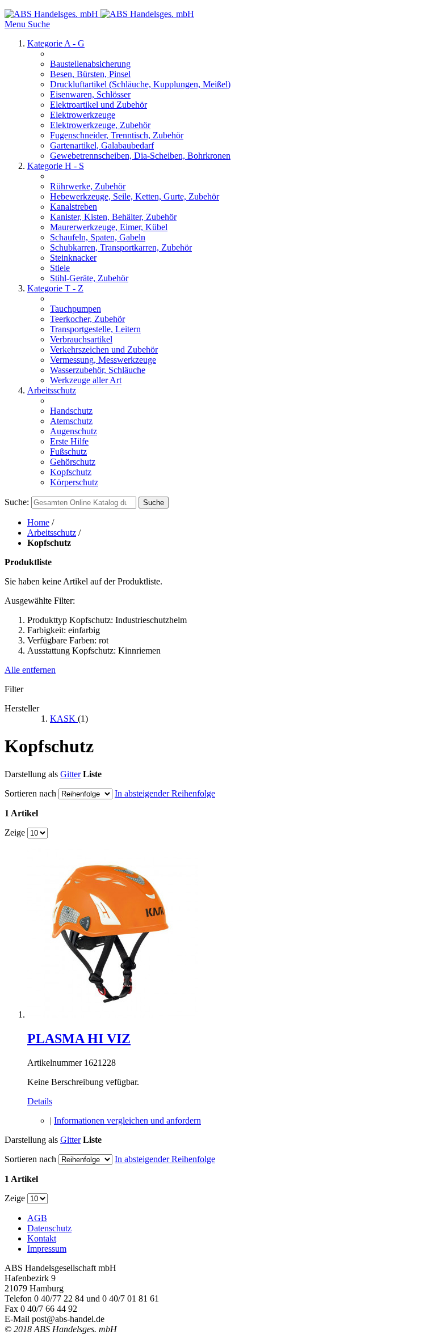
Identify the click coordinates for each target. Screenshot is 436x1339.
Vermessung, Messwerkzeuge (103, 360)
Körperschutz (74, 482)
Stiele (60, 268)
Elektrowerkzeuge (82, 115)
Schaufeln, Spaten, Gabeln (97, 237)
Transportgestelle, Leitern (95, 329)
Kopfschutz (70, 472)
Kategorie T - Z (55, 288)
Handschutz (71, 411)
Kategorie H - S (55, 166)
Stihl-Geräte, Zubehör (89, 278)
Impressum (46, 1248)
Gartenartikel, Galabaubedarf (102, 145)
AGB (37, 1218)
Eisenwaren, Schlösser (90, 94)
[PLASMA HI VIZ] (112, 1014)
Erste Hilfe (69, 441)
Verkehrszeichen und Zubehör (104, 349)
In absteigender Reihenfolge (165, 793)
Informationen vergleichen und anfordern (127, 1120)
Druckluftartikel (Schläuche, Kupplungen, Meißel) (140, 84)
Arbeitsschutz (51, 390)
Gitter (70, 774)
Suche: (17, 502)
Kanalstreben (73, 206)
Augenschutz (73, 431)
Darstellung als (31, 774)
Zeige (15, 832)
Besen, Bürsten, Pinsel (90, 74)
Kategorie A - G (56, 43)
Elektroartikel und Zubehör (98, 104)
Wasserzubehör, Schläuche (97, 370)
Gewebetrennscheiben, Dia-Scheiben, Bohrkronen (140, 155)
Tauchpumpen (75, 308)
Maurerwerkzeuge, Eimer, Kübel (108, 227)
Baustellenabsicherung (90, 64)
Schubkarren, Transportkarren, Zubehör (121, 247)
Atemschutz (71, 421)
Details (39, 1101)
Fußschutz (68, 451)
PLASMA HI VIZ (79, 1038)
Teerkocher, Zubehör (87, 319)
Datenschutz (49, 1228)
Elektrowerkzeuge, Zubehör (100, 125)
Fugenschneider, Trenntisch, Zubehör (116, 135)
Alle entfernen (30, 670)
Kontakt (41, 1238)
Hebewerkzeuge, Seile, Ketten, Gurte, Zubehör (134, 196)
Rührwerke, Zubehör (87, 186)
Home (38, 522)
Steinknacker (73, 257)
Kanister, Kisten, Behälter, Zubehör (113, 217)
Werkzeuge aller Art (85, 380)
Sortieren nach (30, 793)
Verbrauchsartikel (81, 339)
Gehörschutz (72, 462)
